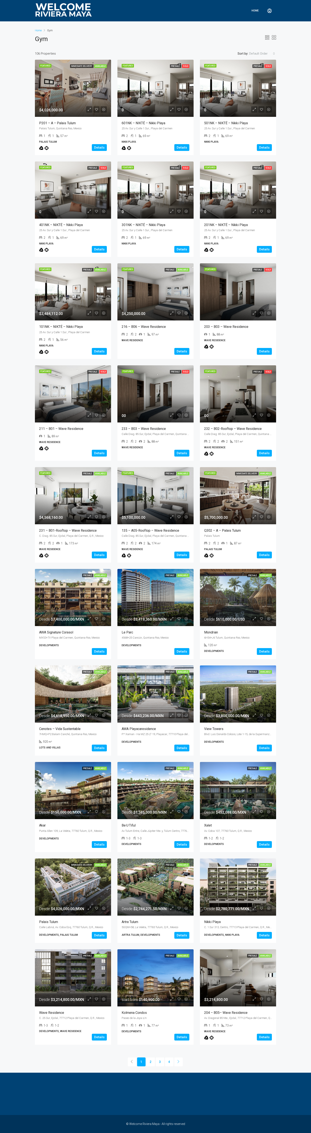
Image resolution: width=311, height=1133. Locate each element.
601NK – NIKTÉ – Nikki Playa (143, 123)
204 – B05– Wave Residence (226, 1013)
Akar (42, 825)
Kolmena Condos (134, 1013)
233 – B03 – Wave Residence (144, 429)
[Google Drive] (41, 148)
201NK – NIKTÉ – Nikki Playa (226, 225)
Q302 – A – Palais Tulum (222, 531)
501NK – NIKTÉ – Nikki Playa (226, 123)
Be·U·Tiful (129, 825)
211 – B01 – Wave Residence (61, 429)
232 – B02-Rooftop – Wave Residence (233, 429)
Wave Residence (51, 1013)
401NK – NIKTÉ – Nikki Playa (61, 225)
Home (255, 10)
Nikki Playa (212, 922)
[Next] (178, 1061)
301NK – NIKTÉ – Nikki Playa (143, 225)
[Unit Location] (46, 148)
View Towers (213, 729)
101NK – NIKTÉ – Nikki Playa (61, 327)
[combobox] (262, 53)
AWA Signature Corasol (56, 632)
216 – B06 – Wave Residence (144, 327)
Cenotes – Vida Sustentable (60, 729)
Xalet (208, 825)
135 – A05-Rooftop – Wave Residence (150, 531)
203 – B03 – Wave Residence (226, 327)
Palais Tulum (48, 922)
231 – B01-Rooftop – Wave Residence (68, 531)
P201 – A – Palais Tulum (57, 123)
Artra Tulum (130, 922)
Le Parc (127, 632)
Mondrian (211, 632)
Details (99, 147)
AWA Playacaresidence (139, 729)
